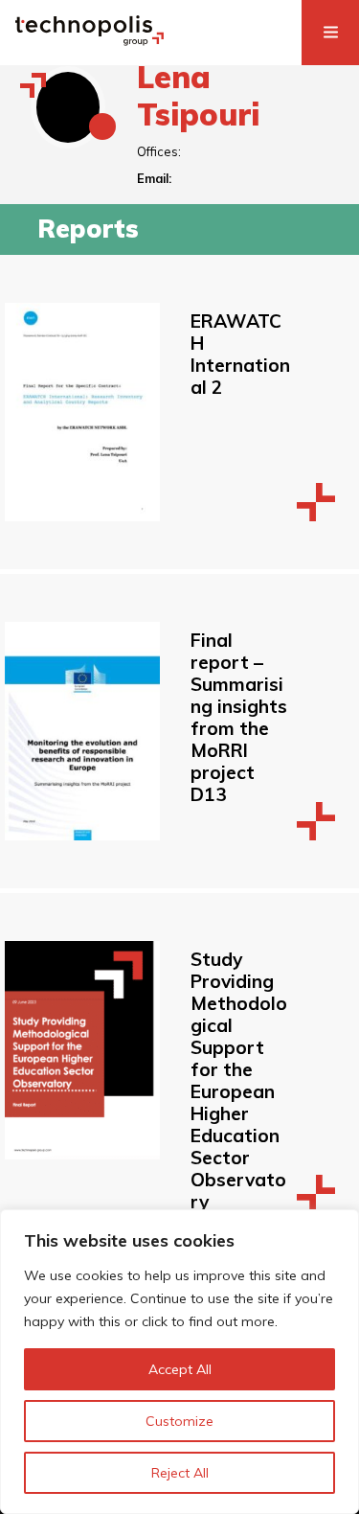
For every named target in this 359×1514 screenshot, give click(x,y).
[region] (179, 1361)
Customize (179, 1421)
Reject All (180, 1472)
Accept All (180, 1369)
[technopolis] (89, 40)
